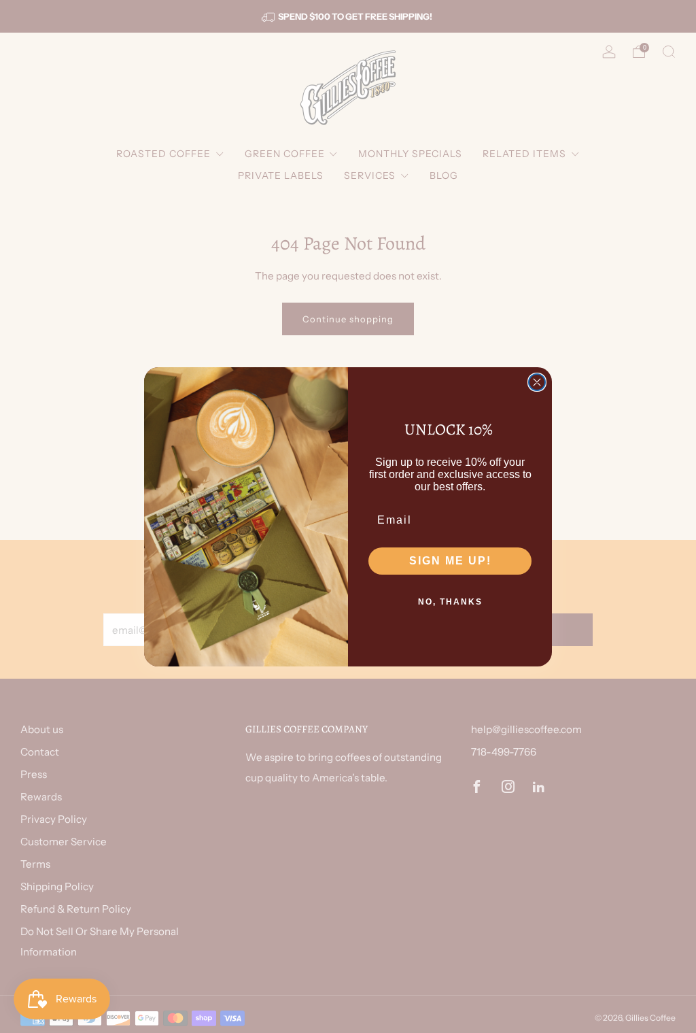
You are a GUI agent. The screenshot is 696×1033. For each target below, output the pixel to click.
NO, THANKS (450, 602)
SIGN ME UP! (450, 560)
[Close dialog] (537, 382)
